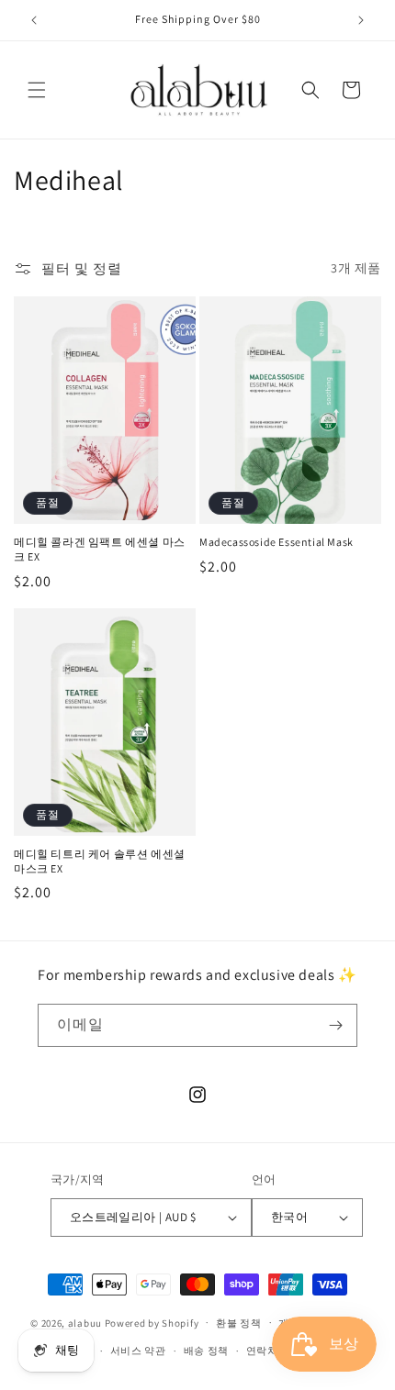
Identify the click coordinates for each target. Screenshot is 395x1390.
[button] (37, 90)
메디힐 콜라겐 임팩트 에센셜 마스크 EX (100, 549)
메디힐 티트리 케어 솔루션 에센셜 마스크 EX (100, 861)
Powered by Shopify (152, 1322)
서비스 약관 (138, 1350)
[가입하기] (336, 1025)
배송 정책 (207, 1350)
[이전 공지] (34, 20)
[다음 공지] (361, 20)
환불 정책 (239, 1323)
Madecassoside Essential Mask (276, 542)
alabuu (85, 1322)
